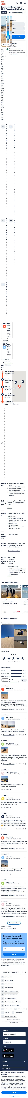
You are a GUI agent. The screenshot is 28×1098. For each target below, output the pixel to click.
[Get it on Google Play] (8, 1050)
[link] (11, 599)
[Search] (17, 3)
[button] (3, 31)
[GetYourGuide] (3, 3)
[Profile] (25, 3)
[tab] (11, 972)
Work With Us (6, 1069)
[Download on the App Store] (8, 1056)
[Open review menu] (25, 689)
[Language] (21, 3)
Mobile (4, 1047)
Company (5, 1065)
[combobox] (14, 681)
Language (5, 1030)
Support (4, 1061)
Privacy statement (5, 965)
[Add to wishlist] (19, 586)
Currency (5, 1038)
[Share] (25, 12)
